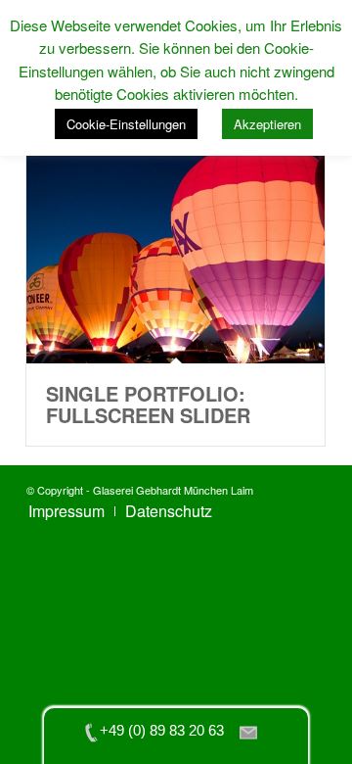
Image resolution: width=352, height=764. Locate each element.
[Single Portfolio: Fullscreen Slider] (175, 242)
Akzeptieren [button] (267, 124)
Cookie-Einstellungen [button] (126, 124)
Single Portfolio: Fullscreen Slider (148, 404)
